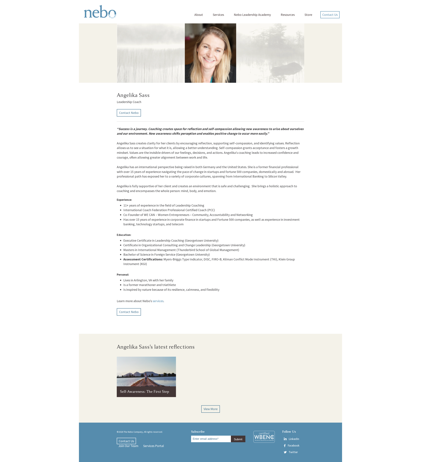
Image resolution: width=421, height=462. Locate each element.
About (198, 15)
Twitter (293, 452)
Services (218, 15)
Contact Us (330, 15)
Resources (288, 15)
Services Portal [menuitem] (153, 446)
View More (211, 409)
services (158, 301)
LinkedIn (294, 439)
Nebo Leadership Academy (252, 15)
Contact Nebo (129, 113)
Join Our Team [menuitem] (128, 446)
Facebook (293, 445)
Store (308, 15)
